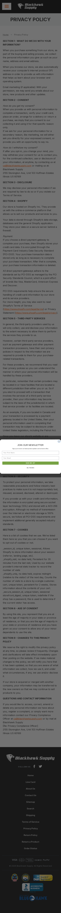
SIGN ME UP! (30, 463)
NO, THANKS (30, 467)
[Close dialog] (59, 441)
